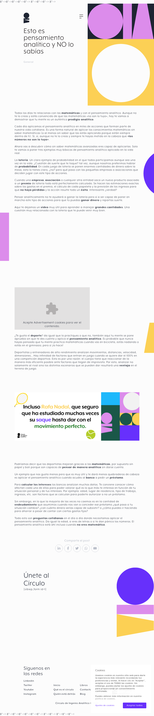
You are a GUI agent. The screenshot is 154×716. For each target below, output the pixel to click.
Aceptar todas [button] (135, 705)
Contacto (85, 689)
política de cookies (105, 699)
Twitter (28, 685)
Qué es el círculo (64, 689)
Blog (83, 694)
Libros (84, 685)
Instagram (30, 694)
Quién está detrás (64, 694)
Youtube (29, 689)
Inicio (57, 685)
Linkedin (29, 681)
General (29, 62)
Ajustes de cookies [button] (104, 705)
